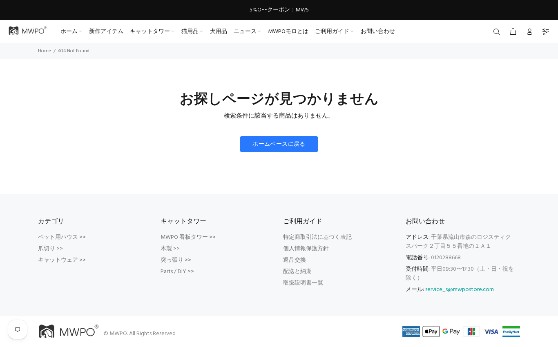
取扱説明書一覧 (303, 283)
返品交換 (294, 260)
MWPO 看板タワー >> (188, 237)
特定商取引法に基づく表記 (317, 237)
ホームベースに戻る (279, 144)
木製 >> (170, 249)
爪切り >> (50, 249)
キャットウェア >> (62, 260)
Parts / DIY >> (177, 271)
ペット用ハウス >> (62, 237)
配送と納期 (297, 271)
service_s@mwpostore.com (459, 289)
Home (44, 51)
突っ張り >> (176, 260)
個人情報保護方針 (306, 249)
